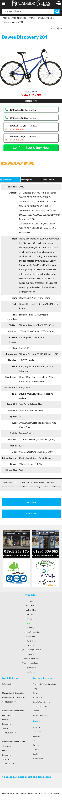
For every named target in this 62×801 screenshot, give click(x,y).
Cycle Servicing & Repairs (31, 650)
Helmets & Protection (31, 632)
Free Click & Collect (40, 706)
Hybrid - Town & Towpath (40, 17)
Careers (36, 745)
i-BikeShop (29, 793)
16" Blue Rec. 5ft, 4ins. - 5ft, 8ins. (23, 110)
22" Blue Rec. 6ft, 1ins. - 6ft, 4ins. (20, 138)
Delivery (36, 693)
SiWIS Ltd (56, 793)
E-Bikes (31, 601)
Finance (36, 711)
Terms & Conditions (31, 658)
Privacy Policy (38, 758)
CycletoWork (31, 667)
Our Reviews (31, 513)
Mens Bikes (31, 605)
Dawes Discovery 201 (12, 22)
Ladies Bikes (31, 610)
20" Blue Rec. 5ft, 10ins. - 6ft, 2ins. (21, 127)
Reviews (36, 736)
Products (6, 17)
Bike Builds (37, 697)
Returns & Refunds (40, 715)
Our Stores (31, 672)
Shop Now (31, 502)
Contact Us (31, 654)
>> (60, 28)
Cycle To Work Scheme (41, 702)
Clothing (31, 627)
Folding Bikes (31, 619)
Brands (31, 645)
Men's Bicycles (19, 17)
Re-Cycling (31, 641)
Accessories (31, 636)
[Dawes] (17, 171)
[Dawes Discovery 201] (31, 67)
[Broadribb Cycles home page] (31, 6)
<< (51, 28)
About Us (36, 727)
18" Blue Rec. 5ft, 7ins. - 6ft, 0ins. (23, 118)
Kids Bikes (31, 614)
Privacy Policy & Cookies (31, 663)
